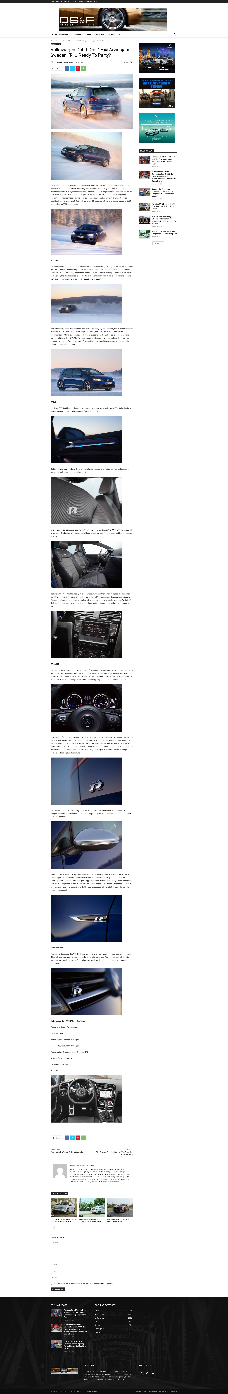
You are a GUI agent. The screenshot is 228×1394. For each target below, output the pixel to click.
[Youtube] (153, 1373)
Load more (157, 243)
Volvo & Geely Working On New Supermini (67, 1152)
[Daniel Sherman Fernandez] (52, 62)
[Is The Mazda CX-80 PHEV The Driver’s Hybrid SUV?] (120, 1207)
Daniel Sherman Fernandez (64, 62)
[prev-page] (52, 1227)
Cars (64, 41)
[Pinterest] (78, 68)
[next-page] (55, 1227)
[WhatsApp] (83, 68)
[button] (174, 34)
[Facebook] (67, 68)
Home (53, 41)
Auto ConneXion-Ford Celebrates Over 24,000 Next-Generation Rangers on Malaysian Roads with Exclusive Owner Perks (164, 176)
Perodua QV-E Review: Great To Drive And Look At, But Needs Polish (164, 206)
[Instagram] (147, 1373)
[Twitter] (72, 68)
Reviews (59, 41)
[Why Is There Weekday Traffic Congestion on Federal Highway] (92, 1207)
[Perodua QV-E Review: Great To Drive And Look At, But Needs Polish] (64, 1207)
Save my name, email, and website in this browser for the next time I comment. (84, 1284)
